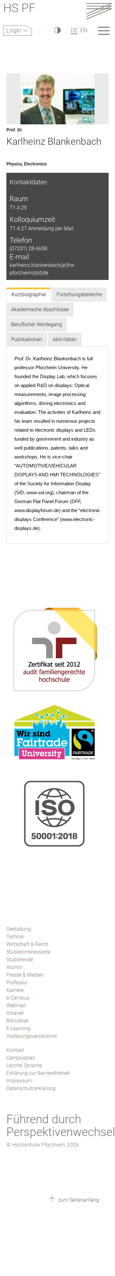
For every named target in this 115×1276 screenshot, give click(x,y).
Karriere (15, 990)
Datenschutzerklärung (31, 1088)
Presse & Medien (25, 975)
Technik (15, 937)
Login (14, 30)
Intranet (15, 1013)
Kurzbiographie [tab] (29, 294)
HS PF (19, 9)
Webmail (16, 1005)
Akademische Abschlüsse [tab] (40, 309)
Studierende (19, 960)
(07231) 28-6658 (28, 249)
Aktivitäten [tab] (65, 339)
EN (84, 30)
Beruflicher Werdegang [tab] (36, 324)
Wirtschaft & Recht (27, 944)
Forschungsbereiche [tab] (79, 294)
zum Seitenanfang (78, 1200)
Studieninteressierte (28, 952)
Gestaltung (18, 929)
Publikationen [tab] (26, 339)
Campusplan (20, 1058)
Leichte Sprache (24, 1065)
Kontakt (15, 1050)
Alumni (14, 967)
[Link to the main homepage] (99, 11)
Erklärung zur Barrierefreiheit (38, 1073)
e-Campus (17, 998)
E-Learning (18, 1028)
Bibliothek (17, 1021)
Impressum (19, 1081)
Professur (17, 982)
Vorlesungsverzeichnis (31, 1036)
